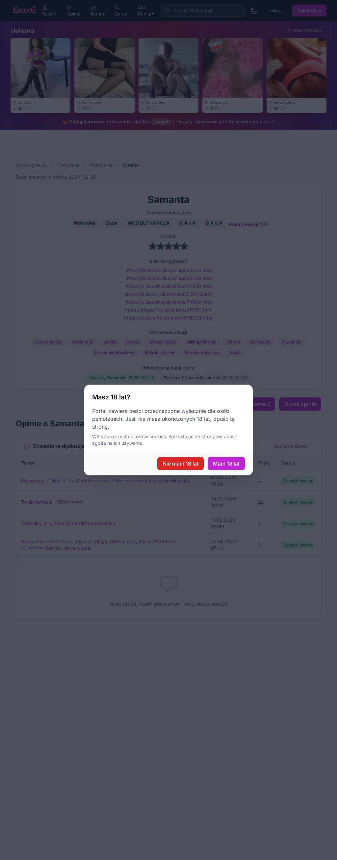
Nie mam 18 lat (180, 463)
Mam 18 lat (226, 463)
